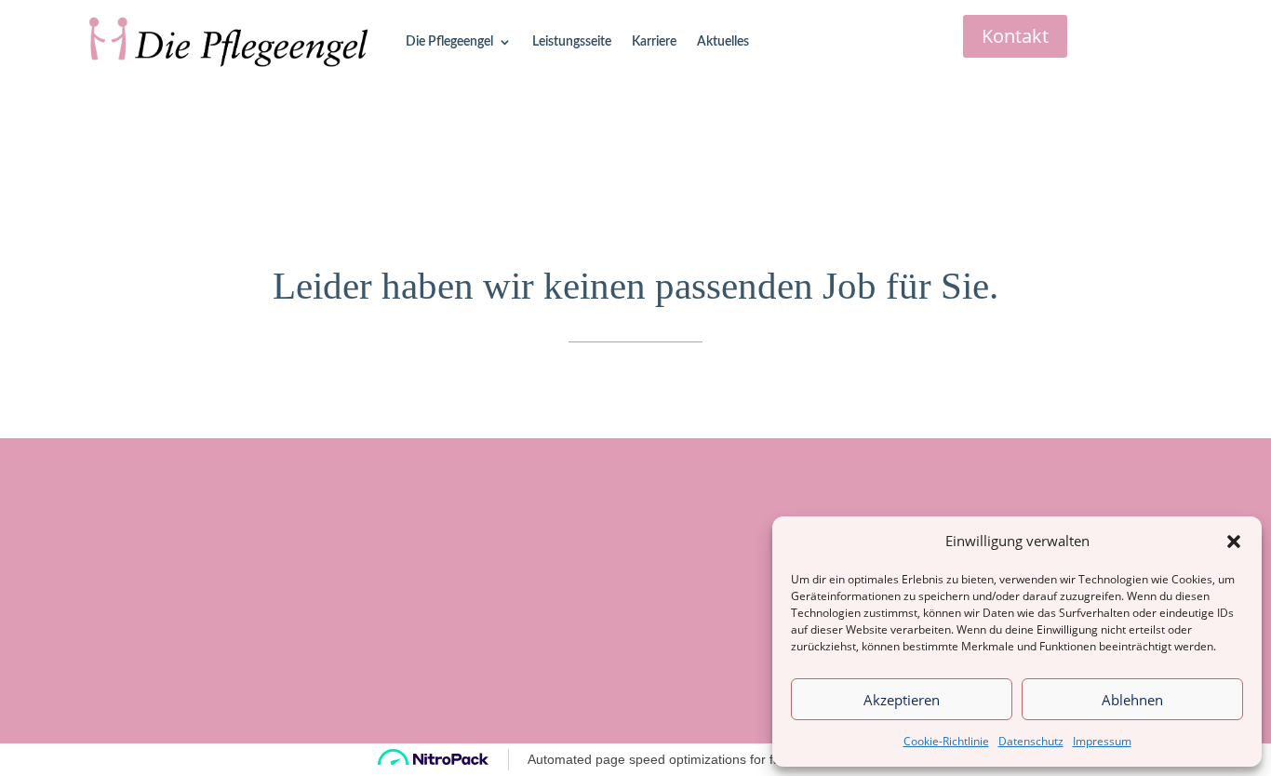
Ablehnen (1132, 699)
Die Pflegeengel (449, 41)
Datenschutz (1031, 741)
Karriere (654, 41)
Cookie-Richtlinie (946, 741)
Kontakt (1015, 35)
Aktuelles (723, 41)
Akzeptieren (901, 699)
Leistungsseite (571, 41)
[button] (1233, 541)
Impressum (1102, 741)
